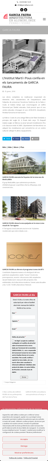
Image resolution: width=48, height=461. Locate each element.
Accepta (24, 439)
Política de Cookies (15, 458)
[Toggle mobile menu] (44, 19)
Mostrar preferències (24, 452)
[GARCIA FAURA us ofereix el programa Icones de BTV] (24, 254)
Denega (24, 446)
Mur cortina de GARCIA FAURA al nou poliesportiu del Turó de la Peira (12, 394)
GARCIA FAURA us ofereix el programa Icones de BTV (23, 269)
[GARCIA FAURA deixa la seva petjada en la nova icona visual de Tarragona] (24, 208)
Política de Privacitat (31, 458)
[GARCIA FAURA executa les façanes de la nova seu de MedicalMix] (24, 163)
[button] (6, 138)
